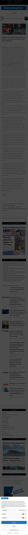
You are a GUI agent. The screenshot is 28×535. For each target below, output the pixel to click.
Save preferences (14, 530)
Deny (14, 526)
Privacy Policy (16, 533)
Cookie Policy (9, 533)
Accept (14, 522)
